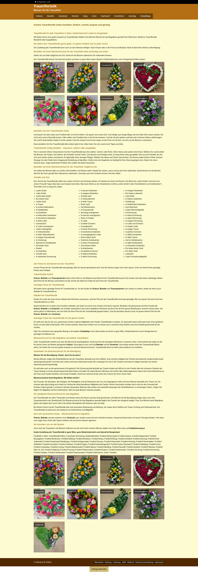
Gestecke (56, 314)
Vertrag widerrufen (99, 569)
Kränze (37, 278)
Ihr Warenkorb (43, 2)
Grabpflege (85, 331)
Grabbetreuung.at (137, 428)
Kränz (36, 418)
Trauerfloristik (45, 6)
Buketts (44, 278)
